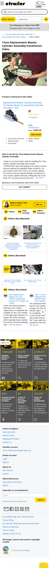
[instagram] (22, 509)
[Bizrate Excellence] (6, 550)
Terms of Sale (8, 530)
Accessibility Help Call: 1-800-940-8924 (18, 517)
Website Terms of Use (12, 533)
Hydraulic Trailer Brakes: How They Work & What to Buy (13, 281)
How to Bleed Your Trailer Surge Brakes (32, 280)
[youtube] (27, 509)
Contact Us (7, 442)
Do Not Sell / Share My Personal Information (21, 523)
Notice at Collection (11, 527)
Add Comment (24, 187)
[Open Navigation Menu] (3, 3)
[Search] (5, 12)
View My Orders (9, 432)
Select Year (23, 19)
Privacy (5, 501)
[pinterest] (17, 509)
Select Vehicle (8, 19)
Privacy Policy (8, 520)
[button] (42, 237)
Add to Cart (36, 135)
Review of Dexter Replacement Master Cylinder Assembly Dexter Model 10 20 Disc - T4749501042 (13, 246)
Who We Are (8, 470)
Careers (6, 474)
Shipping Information (11, 439)
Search (5, 485)
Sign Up (6, 462)
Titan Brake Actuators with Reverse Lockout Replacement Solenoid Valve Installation (32, 245)
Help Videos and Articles (12, 482)
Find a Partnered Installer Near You (17, 450)
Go (46, 19)
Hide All (39, 204)
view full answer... (16, 324)
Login (5, 459)
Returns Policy (8, 435)
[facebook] (11, 509)
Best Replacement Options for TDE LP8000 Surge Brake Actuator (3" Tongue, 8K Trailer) (18, 299)
